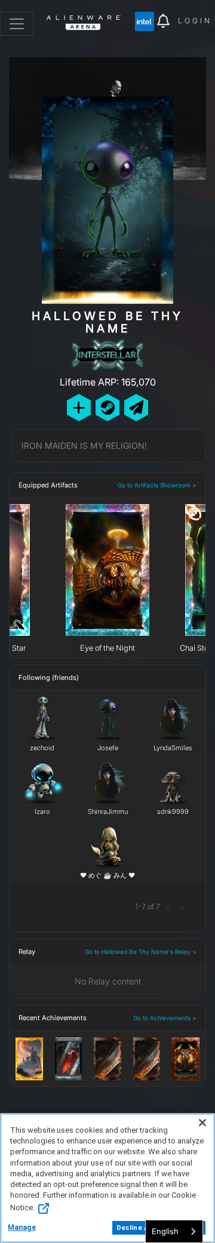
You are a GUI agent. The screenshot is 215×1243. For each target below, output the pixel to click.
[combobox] (174, 1231)
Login (195, 20)
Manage (22, 1227)
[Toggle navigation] (16, 24)
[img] (146, 21)
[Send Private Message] (136, 407)
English (165, 1231)
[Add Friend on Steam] (107, 407)
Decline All (134, 1228)
